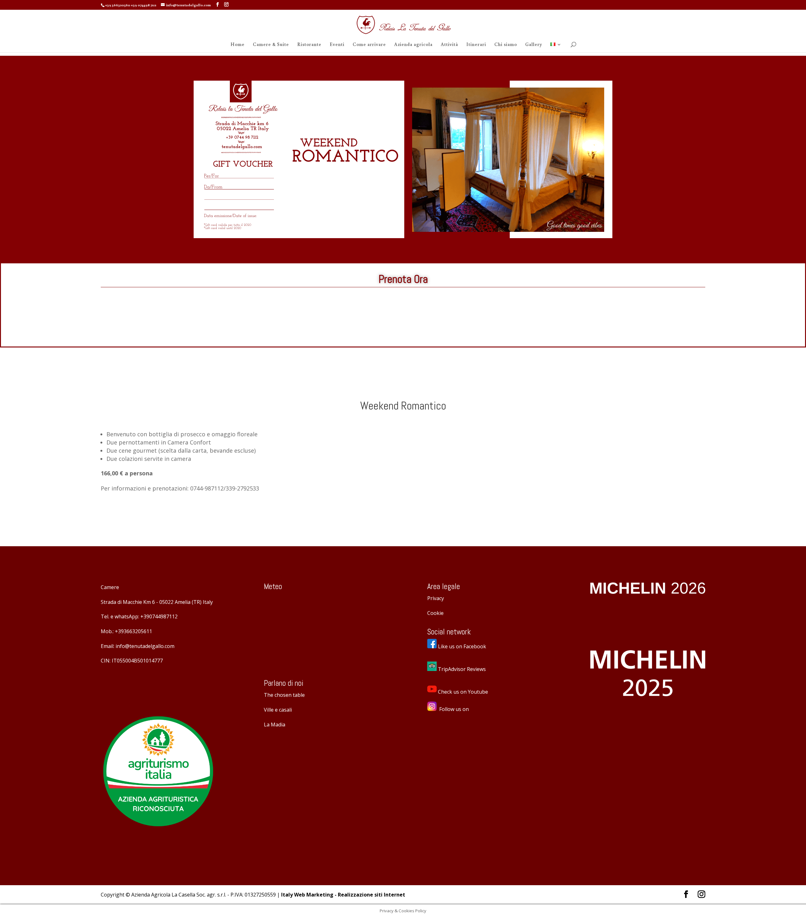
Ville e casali (278, 709)
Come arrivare (369, 44)
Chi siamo (505, 44)
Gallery (533, 44)
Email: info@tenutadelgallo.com (137, 646)
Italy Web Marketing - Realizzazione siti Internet (343, 894)
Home (237, 44)
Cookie (435, 613)
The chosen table (284, 694)
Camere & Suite (271, 44)
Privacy (435, 598)
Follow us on (454, 709)
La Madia (274, 724)
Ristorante (309, 44)
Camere (110, 587)
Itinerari (476, 44)
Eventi (337, 44)
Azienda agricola (413, 44)
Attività (449, 44)
